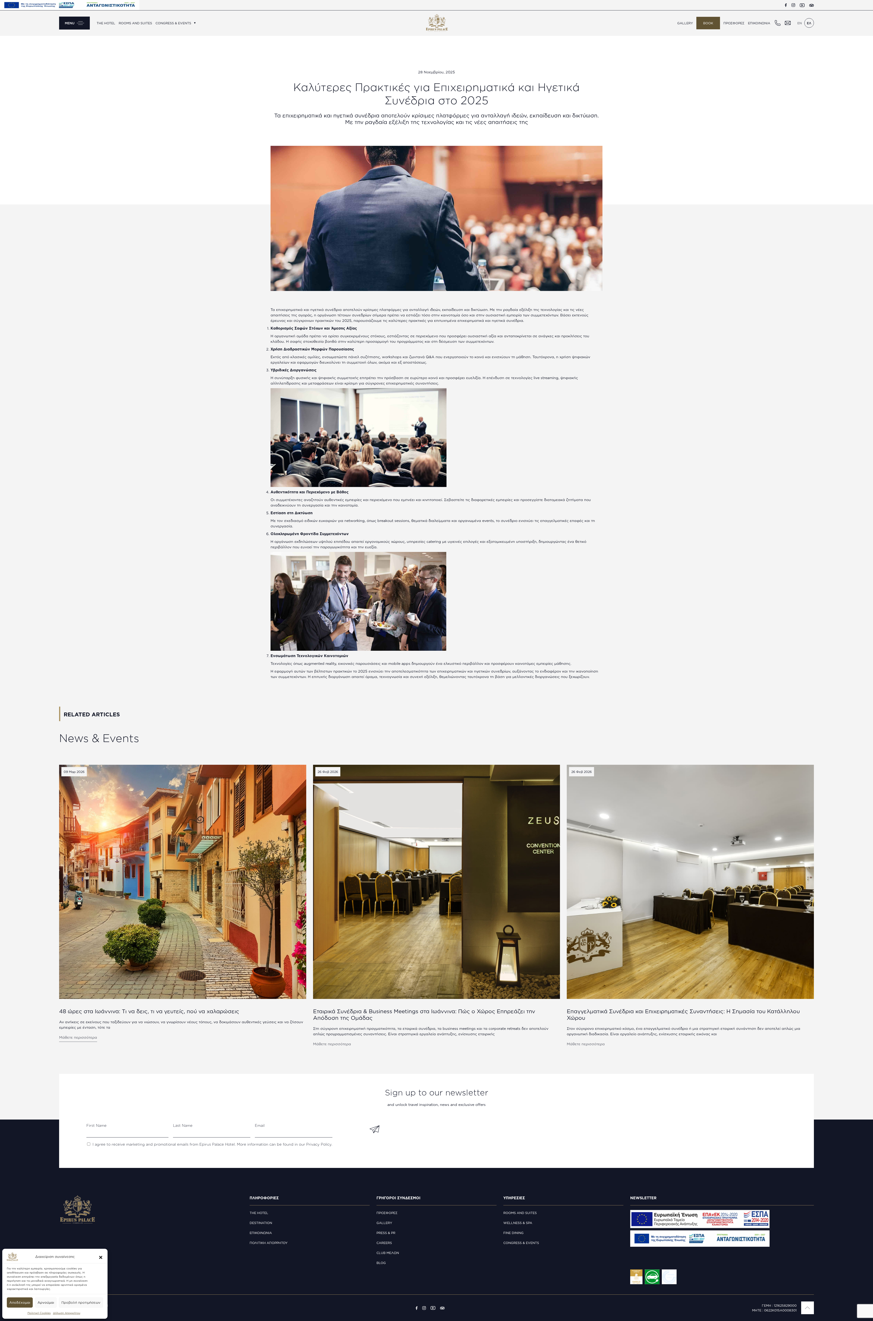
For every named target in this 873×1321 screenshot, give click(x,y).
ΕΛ (809, 23)
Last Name (183, 1125)
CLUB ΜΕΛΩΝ (387, 1252)
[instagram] (793, 5)
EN (799, 23)
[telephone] (777, 23)
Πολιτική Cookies (39, 1312)
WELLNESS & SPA (517, 1222)
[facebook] (786, 5)
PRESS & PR (385, 1232)
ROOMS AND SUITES (135, 23)
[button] (100, 1256)
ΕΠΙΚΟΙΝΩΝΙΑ (759, 23)
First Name (96, 1125)
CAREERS (384, 1242)
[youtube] (802, 5)
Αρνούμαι (46, 1302)
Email (260, 1125)
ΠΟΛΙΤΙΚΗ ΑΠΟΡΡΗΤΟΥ (269, 1242)
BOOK (708, 23)
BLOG (381, 1262)
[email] (787, 23)
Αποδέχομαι (19, 1302)
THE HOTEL (106, 23)
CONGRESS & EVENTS (173, 23)
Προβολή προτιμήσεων (80, 1302)
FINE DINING (513, 1232)
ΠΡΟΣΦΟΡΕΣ (734, 23)
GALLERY (685, 23)
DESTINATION (261, 1222)
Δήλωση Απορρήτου (66, 1312)
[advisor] (811, 5)
